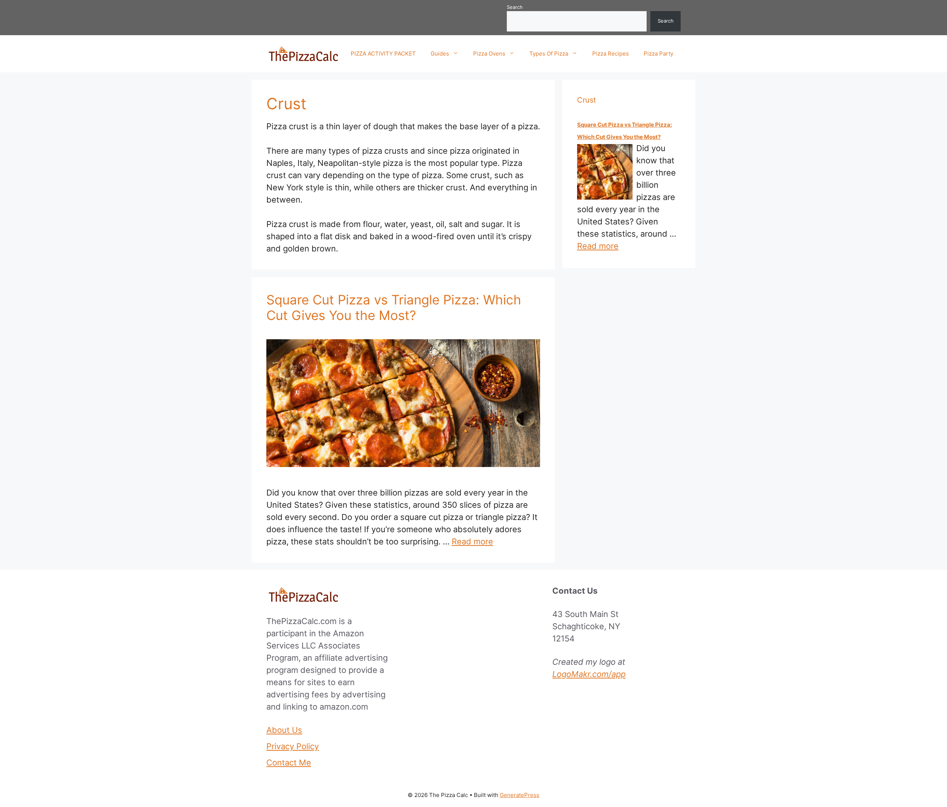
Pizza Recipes (610, 53)
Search (515, 7)
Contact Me (288, 762)
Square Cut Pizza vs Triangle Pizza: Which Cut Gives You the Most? (393, 307)
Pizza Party (658, 53)
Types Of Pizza (548, 53)
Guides (440, 53)
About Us (284, 730)
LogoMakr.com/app (589, 674)
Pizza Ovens (489, 53)
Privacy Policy (292, 746)
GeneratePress (519, 794)
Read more (472, 541)
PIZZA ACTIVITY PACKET (383, 53)
